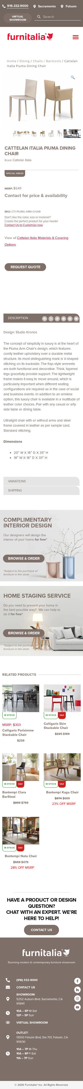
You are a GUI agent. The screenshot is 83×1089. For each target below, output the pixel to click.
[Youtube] (77, 1007)
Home (11, 61)
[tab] (41, 481)
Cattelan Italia (22, 160)
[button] (75, 37)
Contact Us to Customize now (24, 225)
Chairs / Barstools (47, 61)
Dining (25, 61)
